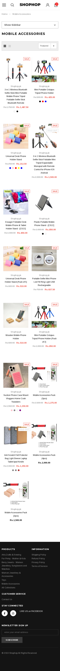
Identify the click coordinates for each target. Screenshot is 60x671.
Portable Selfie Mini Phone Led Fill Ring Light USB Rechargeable (44, 281)
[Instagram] (13, 613)
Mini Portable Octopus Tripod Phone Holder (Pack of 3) (44, 338)
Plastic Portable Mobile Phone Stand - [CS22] (44, 223)
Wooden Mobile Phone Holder (16, 337)
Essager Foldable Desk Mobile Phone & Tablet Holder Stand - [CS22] (15, 225)
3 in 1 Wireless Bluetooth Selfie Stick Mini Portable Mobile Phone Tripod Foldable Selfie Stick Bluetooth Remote (16, 96)
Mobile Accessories (21, 14)
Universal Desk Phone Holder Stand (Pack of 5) (16, 280)
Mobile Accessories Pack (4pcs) (44, 457)
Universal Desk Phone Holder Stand (16, 158)
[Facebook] (5, 613)
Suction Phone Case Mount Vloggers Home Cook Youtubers (16, 398)
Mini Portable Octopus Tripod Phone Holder (44, 91)
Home (5, 14)
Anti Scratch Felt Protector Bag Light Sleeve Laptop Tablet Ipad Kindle (16, 458)
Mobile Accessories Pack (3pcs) (44, 397)
